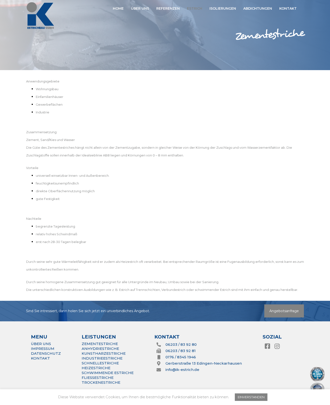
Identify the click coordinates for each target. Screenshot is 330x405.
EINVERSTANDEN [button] (251, 397)
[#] (267, 346)
